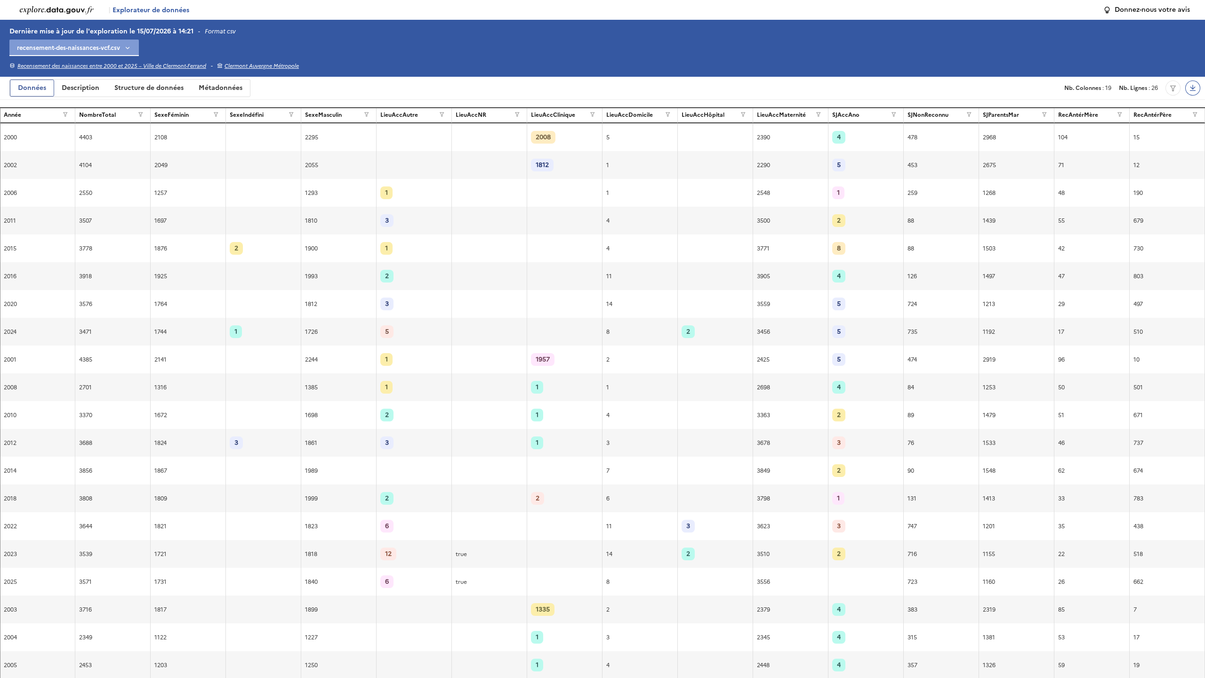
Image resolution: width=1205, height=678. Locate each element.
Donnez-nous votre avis (1152, 10)
